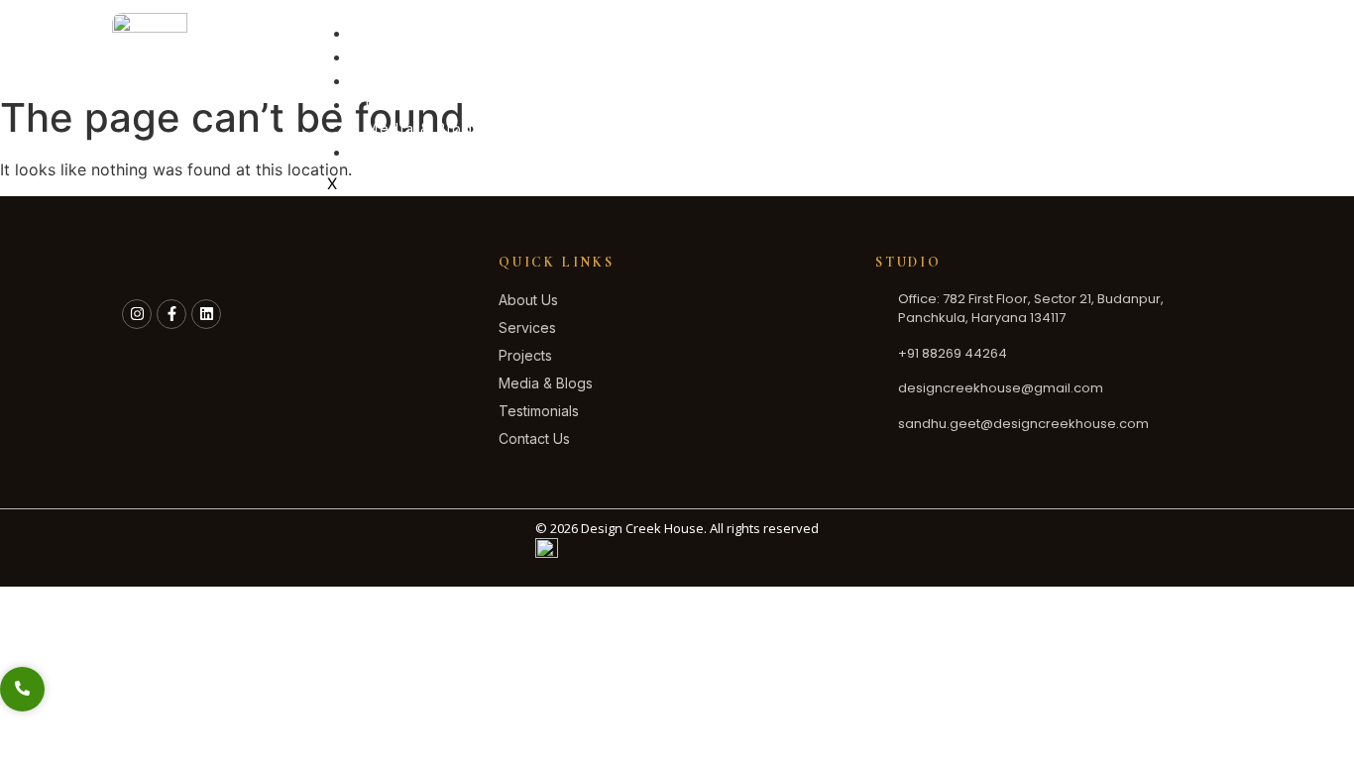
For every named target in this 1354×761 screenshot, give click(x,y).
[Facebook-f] (171, 314)
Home (388, 33)
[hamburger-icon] (1013, 29)
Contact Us (410, 152)
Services (401, 80)
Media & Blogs (424, 128)
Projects (399, 104)
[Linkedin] (206, 314)
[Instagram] (137, 314)
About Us (402, 57)
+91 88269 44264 (1136, 44)
